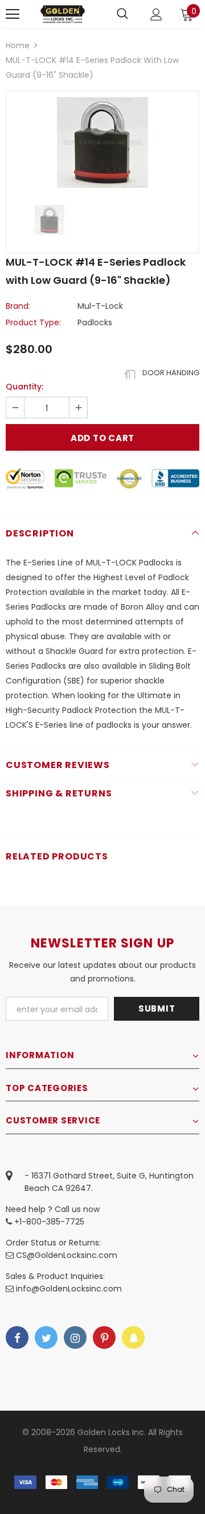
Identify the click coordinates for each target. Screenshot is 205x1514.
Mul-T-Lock (100, 306)
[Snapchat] (133, 1337)
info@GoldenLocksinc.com (69, 1288)
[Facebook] (17, 1337)
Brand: (18, 306)
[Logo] (62, 14)
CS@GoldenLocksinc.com (66, 1255)
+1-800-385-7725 (48, 1221)
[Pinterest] (104, 1337)
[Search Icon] (122, 14)
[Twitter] (46, 1337)
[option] (102, 142)
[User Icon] (156, 14)
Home (18, 45)
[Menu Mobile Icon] (12, 14)
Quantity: (24, 386)
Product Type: (33, 322)
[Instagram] (75, 1337)
